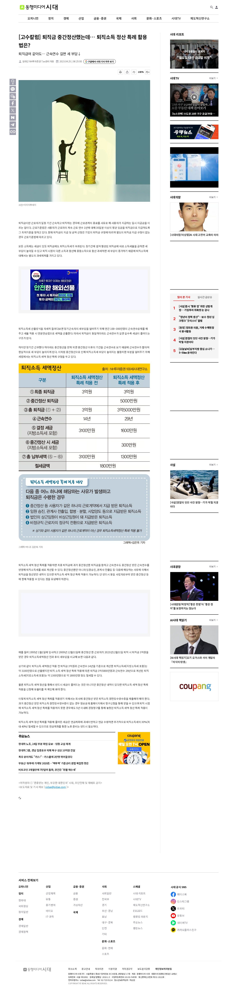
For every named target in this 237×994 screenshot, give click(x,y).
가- (134, 72)
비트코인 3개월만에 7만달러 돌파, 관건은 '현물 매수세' (47, 770)
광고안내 (86, 968)
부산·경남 (107, 911)
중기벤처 (50, 905)
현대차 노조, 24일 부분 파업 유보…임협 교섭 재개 (44, 744)
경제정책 (23, 932)
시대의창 (175, 197)
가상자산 (78, 905)
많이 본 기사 (183, 297)
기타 (104, 934)
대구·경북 (107, 922)
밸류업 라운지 (140, 916)
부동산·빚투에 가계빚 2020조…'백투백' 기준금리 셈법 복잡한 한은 (54, 763)
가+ (148, 72)
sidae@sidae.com (55, 787)
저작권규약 (127, 969)
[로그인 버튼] (216, 7)
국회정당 (23, 906)
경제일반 (23, 926)
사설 (172, 465)
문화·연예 (107, 948)
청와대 (22, 900)
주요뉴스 (138, 922)
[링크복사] (13, 131)
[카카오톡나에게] (13, 96)
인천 (104, 928)
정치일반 (23, 912)
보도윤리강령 (144, 968)
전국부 (105, 899)
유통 (48, 899)
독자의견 (99, 968)
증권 (75, 899)
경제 (66, 18)
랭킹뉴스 (138, 928)
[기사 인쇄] (120, 72)
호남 (104, 916)
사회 (134, 18)
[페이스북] (13, 103)
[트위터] (13, 110)
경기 (104, 905)
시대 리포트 (177, 34)
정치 (51, 18)
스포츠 (105, 954)
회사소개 (72, 968)
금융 (75, 893)
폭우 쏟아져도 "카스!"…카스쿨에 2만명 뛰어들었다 (45, 757)
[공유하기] (127, 72)
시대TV (176, 18)
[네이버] (13, 117)
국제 (119, 18)
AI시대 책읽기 (178, 620)
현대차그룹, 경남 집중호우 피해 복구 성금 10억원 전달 (47, 750)
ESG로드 (138, 911)
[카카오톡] (13, 89)
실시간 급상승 (205, 297)
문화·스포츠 (154, 18)
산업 (81, 18)
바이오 (49, 911)
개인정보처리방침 (163, 969)
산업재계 (50, 893)
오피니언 (33, 18)
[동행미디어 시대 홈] (39, 7)
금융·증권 (100, 18)
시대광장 (175, 566)
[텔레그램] (13, 124)
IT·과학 (50, 916)
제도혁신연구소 (200, 18)
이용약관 (113, 969)
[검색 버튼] (212, 7)
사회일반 (106, 893)
